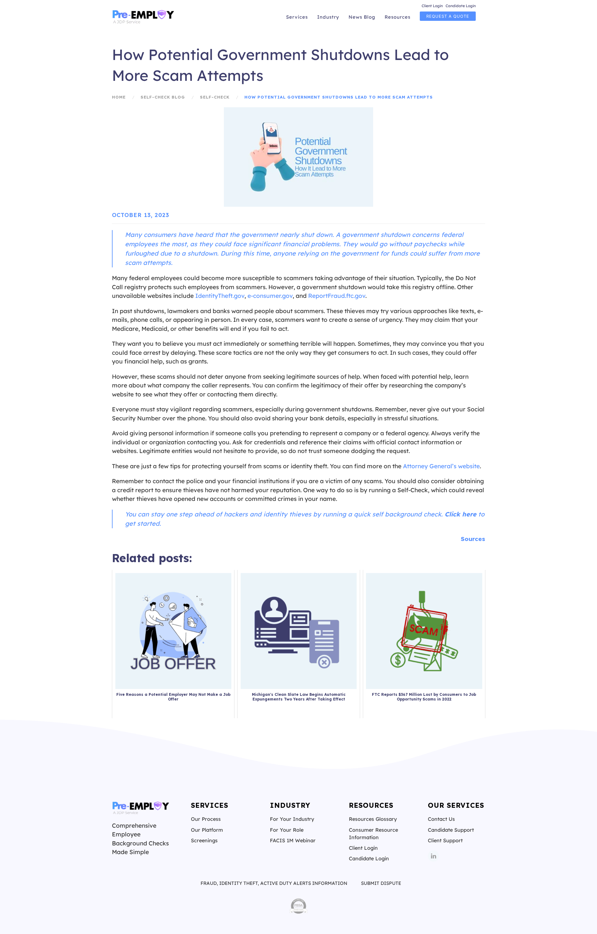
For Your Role (286, 830)
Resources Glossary (373, 819)
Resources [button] (397, 17)
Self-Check (214, 97)
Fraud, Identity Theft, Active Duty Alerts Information (274, 883)
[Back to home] (144, 17)
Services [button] (297, 17)
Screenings (204, 840)
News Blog (362, 17)
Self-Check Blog (163, 97)
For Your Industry (292, 819)
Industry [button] (328, 17)
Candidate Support (451, 830)
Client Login (432, 5)
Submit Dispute (381, 883)
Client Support (445, 840)
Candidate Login (461, 5)
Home (119, 97)
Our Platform (207, 830)
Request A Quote (447, 16)
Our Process (206, 819)
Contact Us (441, 819)
